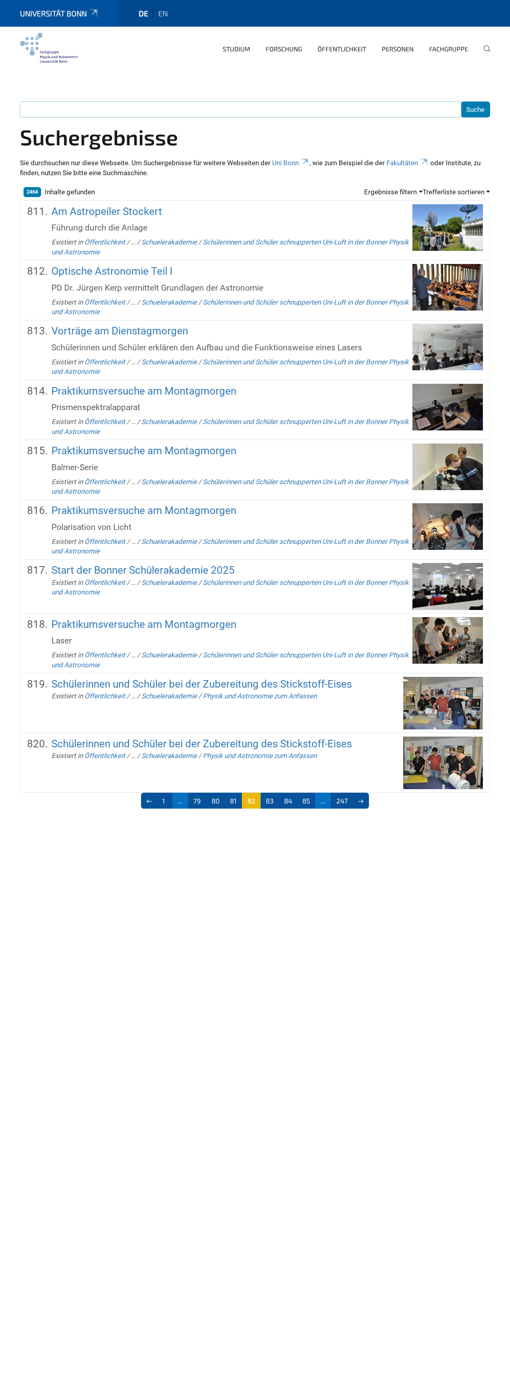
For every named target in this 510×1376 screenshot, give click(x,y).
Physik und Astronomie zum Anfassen (260, 696)
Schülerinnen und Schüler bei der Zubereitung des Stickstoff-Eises (201, 684)
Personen (398, 49)
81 (233, 801)
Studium (236, 49)
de (143, 13)
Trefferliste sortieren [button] (453, 192)
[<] (149, 801)
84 (288, 801)
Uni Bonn (285, 163)
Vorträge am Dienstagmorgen (119, 331)
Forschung (284, 49)
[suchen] (483, 54)
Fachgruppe (448, 49)
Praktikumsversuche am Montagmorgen (143, 391)
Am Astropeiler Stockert (106, 211)
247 (342, 801)
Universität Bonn (53, 13)
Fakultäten (402, 163)
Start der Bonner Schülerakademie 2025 (143, 570)
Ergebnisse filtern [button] (390, 192)
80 (216, 801)
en (163, 13)
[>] (361, 801)
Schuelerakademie (169, 242)
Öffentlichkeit (342, 49)
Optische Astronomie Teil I (112, 271)
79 (197, 801)
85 (306, 801)
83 (269, 801)
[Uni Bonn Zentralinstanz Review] (49, 48)
